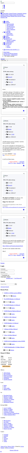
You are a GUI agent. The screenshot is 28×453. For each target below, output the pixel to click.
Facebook (6, 434)
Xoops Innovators (8, 377)
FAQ (5, 386)
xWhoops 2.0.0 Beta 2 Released (10, 329)
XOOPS (7, 22)
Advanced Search (5, 286)
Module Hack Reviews (16, 16)
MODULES (8, 39)
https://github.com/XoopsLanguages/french (13, 246)
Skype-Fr (10, 77)
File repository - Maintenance (10, 54)
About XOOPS (10, 24)
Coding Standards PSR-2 (9, 414)
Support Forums (7, 400)
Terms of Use (4, 446)
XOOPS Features (11, 26)
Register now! (9, 278)
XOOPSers (6, 378)
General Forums (12, 13)
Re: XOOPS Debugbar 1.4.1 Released (12, 299)
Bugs (23, 163)
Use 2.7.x (10, 163)
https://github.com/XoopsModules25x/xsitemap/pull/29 (14, 207)
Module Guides (7, 389)
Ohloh (5, 440)
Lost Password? (18, 278)
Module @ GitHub (11, 40)
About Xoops (7, 372)
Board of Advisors (8, 375)
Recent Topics (10, 35)
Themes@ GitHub (8, 398)
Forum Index (5, 13)
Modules (19, 163)
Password (3, 272)
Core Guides (7, 388)
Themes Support (13, 14)
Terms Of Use (10, 28)
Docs (15, 163)
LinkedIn (6, 436)
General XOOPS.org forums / (11, 53)
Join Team (6, 422)
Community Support (21, 13)
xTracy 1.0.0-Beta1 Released (10, 335)
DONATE (22, 161)
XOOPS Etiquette (8, 379)
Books (5, 385)
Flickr (5, 437)
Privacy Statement (11, 29)
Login (8, 45)
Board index (6, 52)
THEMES (7, 37)
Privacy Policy (11, 446)
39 (11, 82)
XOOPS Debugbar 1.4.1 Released (11, 323)
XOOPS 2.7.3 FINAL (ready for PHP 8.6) (12, 293)
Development (20, 14)
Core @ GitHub (7, 408)
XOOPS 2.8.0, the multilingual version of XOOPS (14, 341)
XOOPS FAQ (8, 43)
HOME (7, 21)
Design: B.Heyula (14, 450)
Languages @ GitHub (9, 399)
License (8, 30)
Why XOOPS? (10, 25)
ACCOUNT (8, 44)
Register (8, 47)
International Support (6, 16)
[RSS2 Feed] (9, 447)
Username (3, 269)
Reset (8, 276)
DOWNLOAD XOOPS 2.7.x (12, 49)
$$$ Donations (7, 420)
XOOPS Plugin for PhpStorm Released (12, 311)
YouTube (6, 438)
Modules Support (5, 14)
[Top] (23, 110)
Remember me (5, 275)
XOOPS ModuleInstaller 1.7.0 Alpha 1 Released (14, 347)
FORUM (7, 32)
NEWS (7, 36)
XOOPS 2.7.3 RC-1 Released (10, 317)
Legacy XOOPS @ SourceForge (11, 413)
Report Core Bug (8, 428)
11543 (12, 134)
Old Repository (10, 41)
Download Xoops (8, 395)
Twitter (5, 441)
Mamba (9, 129)
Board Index (9, 33)
